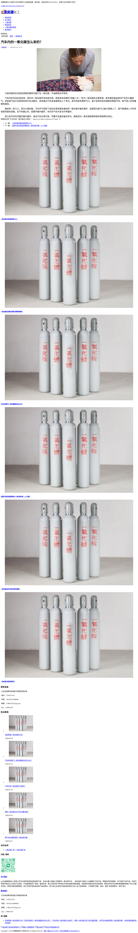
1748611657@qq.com (8, 6)
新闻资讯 (8, 25)
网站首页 (8, 17)
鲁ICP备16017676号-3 (51, 931)
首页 (11, 36)
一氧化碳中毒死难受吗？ (8, 681)
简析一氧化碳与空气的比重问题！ (17, 812)
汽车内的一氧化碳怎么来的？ (15, 786)
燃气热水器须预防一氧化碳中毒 (16, 837)
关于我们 (8, 20)
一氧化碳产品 (20, 850)
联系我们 (8, 30)
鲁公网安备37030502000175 (70, 931)
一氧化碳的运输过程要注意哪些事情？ (12, 311)
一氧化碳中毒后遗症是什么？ (22, 123)
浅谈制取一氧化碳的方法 (14, 735)
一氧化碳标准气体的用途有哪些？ (11, 589)
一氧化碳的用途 (10, 27)
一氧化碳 (8, 22)
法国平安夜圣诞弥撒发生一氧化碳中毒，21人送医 (29, 125)
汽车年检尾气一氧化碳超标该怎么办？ (12, 404)
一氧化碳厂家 (10, 850)
